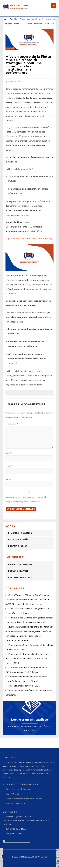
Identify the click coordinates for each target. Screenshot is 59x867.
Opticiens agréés (18, 539)
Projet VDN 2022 (12, 794)
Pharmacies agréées (20, 533)
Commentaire (11, 424)
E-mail (8, 466)
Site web (8, 479)
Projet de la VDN (18, 571)
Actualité (13, 19)
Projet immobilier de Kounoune (19, 789)
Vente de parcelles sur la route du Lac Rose (24, 798)
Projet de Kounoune (20, 564)
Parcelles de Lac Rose (21, 577)
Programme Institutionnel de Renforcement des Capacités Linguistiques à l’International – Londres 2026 (27, 658)
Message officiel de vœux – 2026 (24, 685)
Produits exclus (17, 546)
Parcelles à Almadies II (15, 803)
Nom (8, 453)
